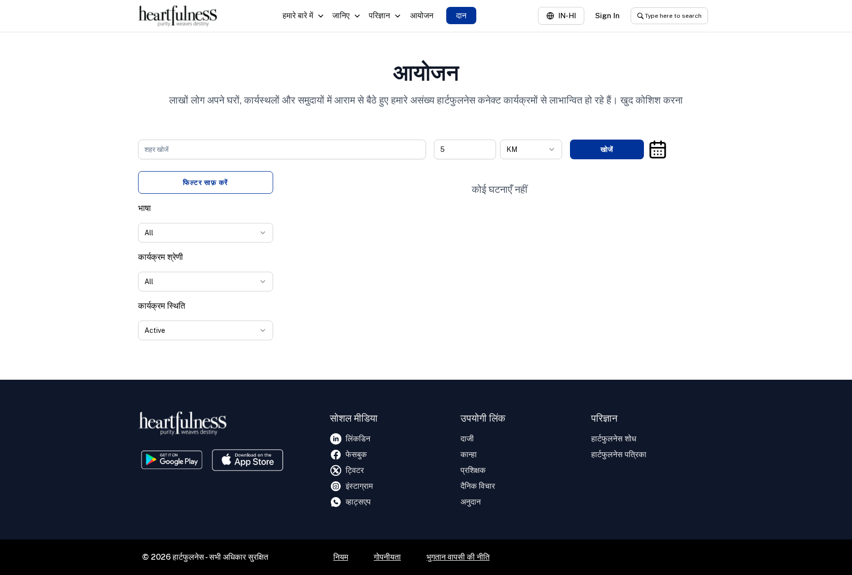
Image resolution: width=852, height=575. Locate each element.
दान (461, 15)
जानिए (341, 15)
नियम (340, 557)
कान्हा (469, 454)
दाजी (467, 438)
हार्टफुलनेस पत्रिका (618, 454)
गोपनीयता (387, 557)
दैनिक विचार (478, 486)
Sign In (607, 15)
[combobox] (531, 149)
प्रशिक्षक (473, 470)
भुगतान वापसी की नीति (458, 557)
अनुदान (471, 501)
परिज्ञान (379, 15)
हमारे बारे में (298, 15)
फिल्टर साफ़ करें (205, 182)
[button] (658, 149)
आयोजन (421, 15)
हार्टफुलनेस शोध (613, 438)
